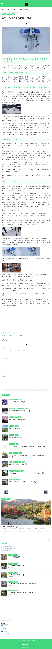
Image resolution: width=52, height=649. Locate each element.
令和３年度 (5, 348)
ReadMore (26, 534)
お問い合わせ (19, 640)
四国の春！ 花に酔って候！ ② (18, 464)
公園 (9, 350)
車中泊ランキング (5, 625)
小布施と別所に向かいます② (16, 437)
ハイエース (5, 350)
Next (50, 518)
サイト (4, 381)
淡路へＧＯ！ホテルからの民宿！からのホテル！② (22, 482)
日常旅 (18, 350)
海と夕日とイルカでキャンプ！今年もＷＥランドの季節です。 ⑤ (26, 473)
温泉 (8, 348)
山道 (14, 350)
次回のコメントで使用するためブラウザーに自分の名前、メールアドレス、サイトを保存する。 (23, 386)
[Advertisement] (26, 321)
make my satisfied (26, 643)
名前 (4, 371)
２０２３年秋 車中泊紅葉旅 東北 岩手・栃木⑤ (16, 527)
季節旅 (11, 350)
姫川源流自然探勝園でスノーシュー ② (19, 410)
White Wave (26, 645)
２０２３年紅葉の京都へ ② (8, 548)
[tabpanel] (26, 517)
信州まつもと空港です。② (16, 428)
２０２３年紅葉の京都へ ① (8, 550)
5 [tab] (27, 537)
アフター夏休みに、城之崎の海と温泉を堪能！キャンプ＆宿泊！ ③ (27, 446)
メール (4, 376)
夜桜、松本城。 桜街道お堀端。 (17, 419)
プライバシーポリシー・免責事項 (29, 640)
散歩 (16, 350)
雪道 (26, 350)
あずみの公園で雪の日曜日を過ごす (18, 402)
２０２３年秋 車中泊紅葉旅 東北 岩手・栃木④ (22, 592)
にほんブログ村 (5, 337)
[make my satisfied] (26, 4)
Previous (2, 518)
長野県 (11, 348)
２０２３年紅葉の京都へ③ (7, 546)
